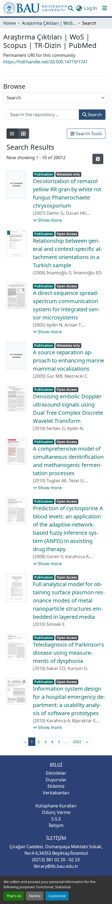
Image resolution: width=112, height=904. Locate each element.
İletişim (56, 825)
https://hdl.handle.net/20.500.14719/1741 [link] (45, 62)
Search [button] (94, 115)
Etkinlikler (56, 773)
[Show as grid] (23, 133)
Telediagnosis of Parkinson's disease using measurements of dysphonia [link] (68, 653)
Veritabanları (56, 793)
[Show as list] (12, 133)
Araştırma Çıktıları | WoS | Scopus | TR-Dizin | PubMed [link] (49, 23)
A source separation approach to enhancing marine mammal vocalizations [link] (68, 360)
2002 (77, 741)
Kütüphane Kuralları (56, 806)
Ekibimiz (56, 786)
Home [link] (9, 23)
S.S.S (56, 819)
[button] (35, 8)
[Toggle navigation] (105, 8)
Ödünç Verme (56, 812)
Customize (57, 895)
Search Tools (88, 134)
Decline (35, 895)
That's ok (14, 895)
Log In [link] (90, 8)
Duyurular (56, 780)
